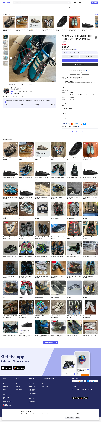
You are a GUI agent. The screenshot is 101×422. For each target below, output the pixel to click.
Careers (44, 383)
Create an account (7, 401)
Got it (77, 417)
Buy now (79, 60)
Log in (79, 2)
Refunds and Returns (32, 402)
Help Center (31, 383)
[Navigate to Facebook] (72, 389)
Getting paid (19, 389)
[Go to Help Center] (67, 90)
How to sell (18, 381)
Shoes (16, 11)
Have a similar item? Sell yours (79, 131)
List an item (94, 2)
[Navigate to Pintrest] (86, 389)
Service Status (32, 386)
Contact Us (31, 381)
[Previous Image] (11, 58)
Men (13, 11)
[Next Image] (54, 58)
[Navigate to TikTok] (80, 389)
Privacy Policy (77, 413)
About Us (44, 381)
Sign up (74, 2)
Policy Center (45, 386)
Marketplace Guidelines (32, 390)
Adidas (9, 11)
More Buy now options (79, 68)
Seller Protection (32, 398)
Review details (69, 417)
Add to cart (89, 56)
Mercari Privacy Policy (75, 74)
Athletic (20, 11)
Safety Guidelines (33, 393)
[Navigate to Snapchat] (91, 389)
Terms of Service (85, 74)
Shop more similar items (50, 342)
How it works (6, 392)
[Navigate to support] (73, 381)
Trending (5, 381)
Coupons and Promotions (6, 398)
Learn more (92, 82)
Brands (4, 383)
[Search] (69, 2)
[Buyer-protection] (75, 49)
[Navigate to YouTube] (83, 389)
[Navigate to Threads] (88, 389)
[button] (85, 2)
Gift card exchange (7, 394)
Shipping (18, 386)
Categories (5, 386)
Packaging (18, 383)
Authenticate (19, 392)
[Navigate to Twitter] (75, 389)
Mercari (5, 11)
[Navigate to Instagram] (77, 389)
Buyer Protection (32, 396)
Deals (4, 389)
